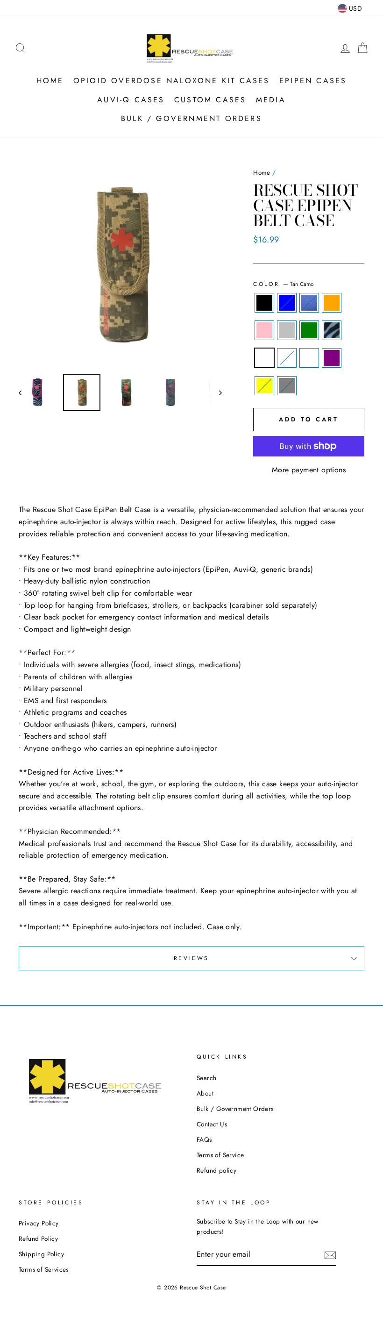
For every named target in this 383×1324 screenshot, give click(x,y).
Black (264, 302)
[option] (120, 265)
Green (309, 330)
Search (206, 1077)
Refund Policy (38, 1238)
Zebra (331, 330)
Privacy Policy (39, 1223)
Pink (264, 330)
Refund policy (216, 1170)
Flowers (309, 358)
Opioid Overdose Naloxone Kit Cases (171, 80)
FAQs (204, 1139)
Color (283, 284)
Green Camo (286, 358)
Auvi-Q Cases (130, 99)
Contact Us (212, 1124)
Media (271, 99)
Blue (286, 302)
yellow (264, 386)
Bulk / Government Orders (191, 118)
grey (286, 386)
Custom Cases (210, 99)
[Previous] (24, 392)
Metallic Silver (286, 330)
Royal (309, 302)
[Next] (216, 392)
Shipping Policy (41, 1254)
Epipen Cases (313, 80)
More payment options (309, 469)
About (205, 1093)
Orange (331, 302)
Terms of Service (220, 1155)
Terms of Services (44, 1269)
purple (331, 358)
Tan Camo (264, 358)
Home (50, 80)
